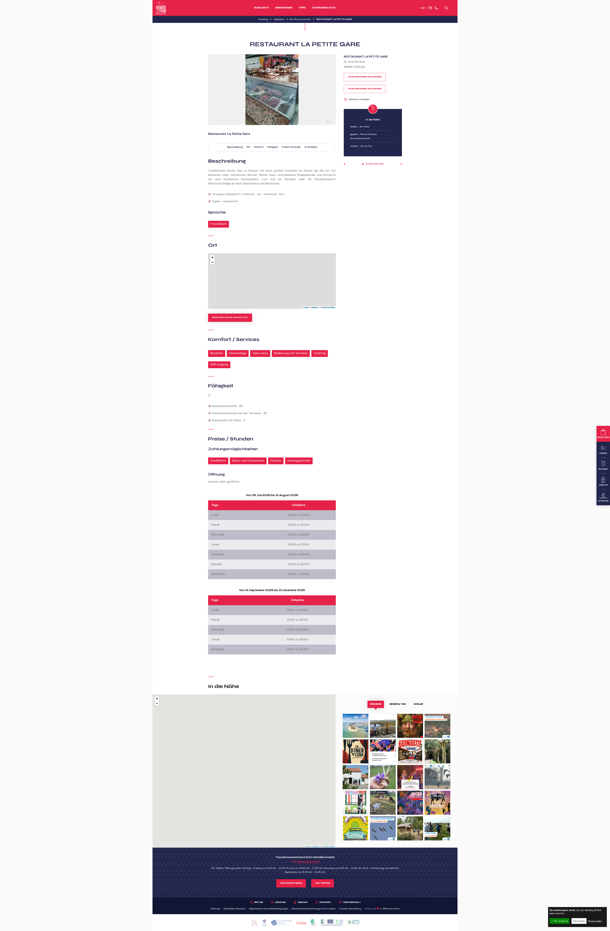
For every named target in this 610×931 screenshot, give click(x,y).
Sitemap (215, 909)
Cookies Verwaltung (350, 909)
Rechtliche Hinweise (234, 909)
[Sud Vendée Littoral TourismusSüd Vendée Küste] (161, 8)
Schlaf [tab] (418, 704)
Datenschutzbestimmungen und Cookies (313, 909)
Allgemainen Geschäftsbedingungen (268, 909)
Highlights (261, 8)
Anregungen (283, 8)
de (422, 8)
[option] (272, 89)
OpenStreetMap (328, 307)
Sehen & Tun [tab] (398, 704)
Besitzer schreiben (358, 99)
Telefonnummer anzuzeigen (365, 77)
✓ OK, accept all (559, 921)
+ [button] (212, 257)
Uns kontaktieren (291, 883)
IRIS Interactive (391, 909)
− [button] (212, 262)
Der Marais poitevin (300, 19)
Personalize (579, 921)
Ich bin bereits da (324, 8)
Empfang (263, 19)
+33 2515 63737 (307, 861)
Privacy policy (595, 921)
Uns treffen (322, 883)
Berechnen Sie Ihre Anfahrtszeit (230, 318)
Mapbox (315, 307)
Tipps (302, 8)
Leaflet (306, 307)
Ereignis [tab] (375, 704)
